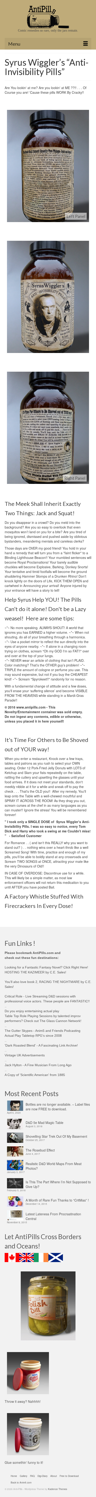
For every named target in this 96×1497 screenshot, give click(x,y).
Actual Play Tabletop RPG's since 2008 (33, 1035)
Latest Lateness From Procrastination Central (53, 1216)
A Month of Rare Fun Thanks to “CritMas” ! (57, 1200)
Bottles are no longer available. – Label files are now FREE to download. (58, 1106)
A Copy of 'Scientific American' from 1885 (35, 1075)
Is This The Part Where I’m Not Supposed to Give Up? (58, 1184)
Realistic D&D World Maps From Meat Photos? (54, 1166)
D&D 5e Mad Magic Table (44, 1122)
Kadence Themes (57, 1489)
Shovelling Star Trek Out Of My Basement (56, 1136)
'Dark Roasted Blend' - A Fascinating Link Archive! (41, 1045)
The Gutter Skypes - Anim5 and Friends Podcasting (42, 1031)
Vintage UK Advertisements (25, 1055)
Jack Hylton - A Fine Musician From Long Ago (38, 1065)
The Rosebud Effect (40, 1150)
